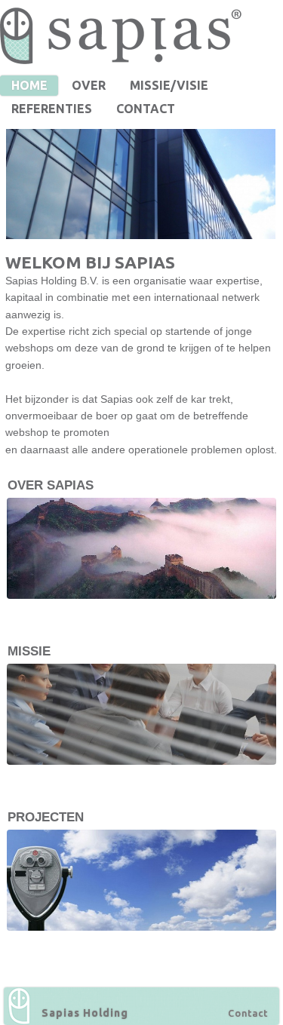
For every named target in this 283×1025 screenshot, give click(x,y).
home (29, 85)
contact (145, 108)
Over (89, 85)
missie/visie (169, 85)
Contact (248, 1013)
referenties (51, 108)
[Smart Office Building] (143, 184)
